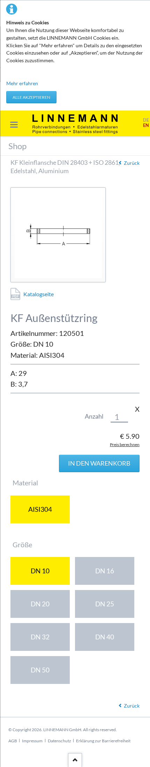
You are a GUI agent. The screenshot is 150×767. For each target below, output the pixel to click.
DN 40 (104, 637)
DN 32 (40, 637)
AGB (12, 740)
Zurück (132, 163)
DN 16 (104, 571)
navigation (14, 124)
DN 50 (40, 670)
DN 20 (40, 604)
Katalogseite (38, 294)
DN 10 (40, 571)
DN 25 (104, 604)
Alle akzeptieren (31, 97)
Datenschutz (59, 740)
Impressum (32, 740)
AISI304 (40, 509)
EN (146, 125)
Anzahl (94, 416)
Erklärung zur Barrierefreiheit (103, 740)
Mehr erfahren (22, 83)
